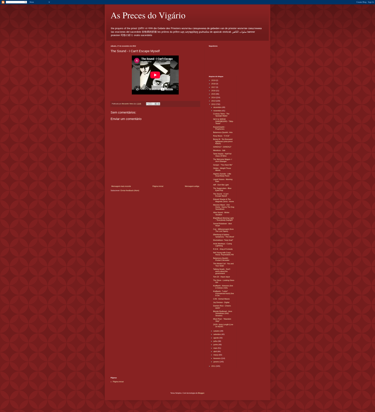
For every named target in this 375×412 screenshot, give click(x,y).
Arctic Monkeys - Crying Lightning (222, 245)
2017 (213, 87)
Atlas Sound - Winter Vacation (221, 213)
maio (215, 348)
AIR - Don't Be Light (221, 185)
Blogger (201, 393)
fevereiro (217, 358)
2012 (213, 104)
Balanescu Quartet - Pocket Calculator (221, 259)
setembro (217, 334)
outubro (216, 331)
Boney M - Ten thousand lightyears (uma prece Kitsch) (223, 141)
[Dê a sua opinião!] (150, 103)
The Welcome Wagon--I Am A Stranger (222, 160)
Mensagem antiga (192, 186)
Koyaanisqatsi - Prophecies (219, 128)
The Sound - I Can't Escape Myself (220, 195)
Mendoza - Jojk (219, 150)
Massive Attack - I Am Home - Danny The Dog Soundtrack (223, 207)
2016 (213, 91)
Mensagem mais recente (121, 186)
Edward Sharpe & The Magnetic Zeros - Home (223, 200)
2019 (213, 80)
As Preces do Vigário (148, 15)
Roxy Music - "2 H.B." (221, 136)
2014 (213, 98)
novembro (217, 111)
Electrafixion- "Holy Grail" (223, 240)
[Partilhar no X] (153, 103)
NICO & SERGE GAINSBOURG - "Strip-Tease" (223, 121)
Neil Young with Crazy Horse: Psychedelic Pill (223, 254)
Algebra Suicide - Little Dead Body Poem (222, 175)
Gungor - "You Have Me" (222, 165)
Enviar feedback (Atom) (130, 191)
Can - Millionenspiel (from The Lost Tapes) (223, 230)
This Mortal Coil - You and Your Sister (223, 265)
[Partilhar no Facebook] (155, 103)
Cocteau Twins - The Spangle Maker (221, 115)
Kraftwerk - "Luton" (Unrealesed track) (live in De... (223, 293)
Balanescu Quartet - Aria (222, 132)
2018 (213, 84)
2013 (213, 101)
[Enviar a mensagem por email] (147, 103)
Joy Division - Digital (221, 302)
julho (215, 341)
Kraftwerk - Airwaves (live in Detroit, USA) (223, 287)
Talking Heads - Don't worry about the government (221, 271)
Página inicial (157, 186)
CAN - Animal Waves (221, 299)
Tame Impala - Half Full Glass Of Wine (222, 155)
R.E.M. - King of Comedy (223, 249)
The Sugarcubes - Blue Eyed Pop (222, 189)
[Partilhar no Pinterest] (158, 103)
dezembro (217, 107)
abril (215, 351)
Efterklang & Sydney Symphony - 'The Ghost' (223, 236)
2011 (213, 366)
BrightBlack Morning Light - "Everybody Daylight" (223, 219)
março (216, 355)
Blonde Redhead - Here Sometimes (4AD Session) (222, 313)
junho (215, 345)
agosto (216, 338)
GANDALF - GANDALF (222, 147)
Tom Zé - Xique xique (221, 277)
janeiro (216, 362)
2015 (213, 94)
